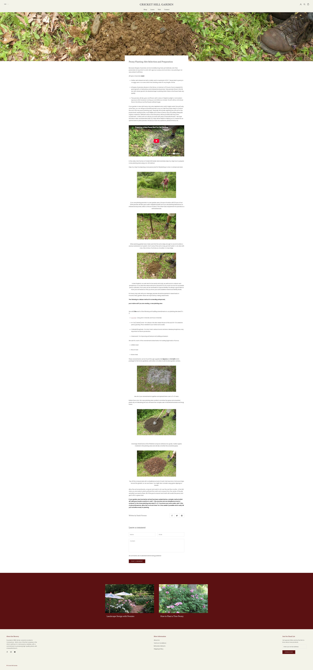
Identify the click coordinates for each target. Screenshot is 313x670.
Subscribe (289, 652)
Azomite (133, 318)
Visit (159, 9)
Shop (145, 9)
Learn (152, 9)
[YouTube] (14, 652)
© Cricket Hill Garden (12, 665)
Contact (166, 9)
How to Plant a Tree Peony (172, 616)
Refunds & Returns (159, 646)
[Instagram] (11, 652)
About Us (157, 640)
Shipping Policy (158, 649)
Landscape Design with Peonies (120, 616)
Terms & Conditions (160, 643)
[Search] (304, 4)
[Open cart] (308, 4)
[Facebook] (7, 652)
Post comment (137, 561)
